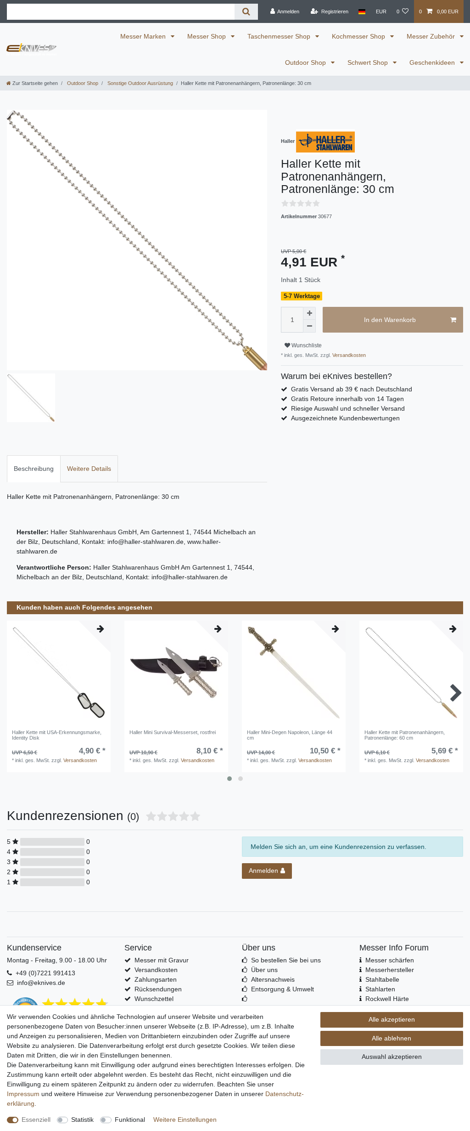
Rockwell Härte (387, 998)
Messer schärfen (389, 960)
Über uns (264, 969)
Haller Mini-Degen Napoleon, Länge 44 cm (289, 735)
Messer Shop (207, 36)
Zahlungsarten (155, 979)
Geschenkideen (433, 62)
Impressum (23, 1093)
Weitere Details (89, 468)
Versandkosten (348, 355)
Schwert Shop (368, 62)
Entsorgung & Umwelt (282, 989)
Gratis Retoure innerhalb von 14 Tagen (347, 398)
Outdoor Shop (306, 62)
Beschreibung (34, 468)
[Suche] (246, 12)
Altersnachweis (273, 979)
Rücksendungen (158, 989)
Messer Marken (144, 36)
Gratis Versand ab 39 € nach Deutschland (351, 389)
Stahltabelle (382, 979)
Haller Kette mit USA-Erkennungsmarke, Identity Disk (56, 735)
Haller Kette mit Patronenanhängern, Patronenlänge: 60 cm (404, 735)
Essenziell (36, 1119)
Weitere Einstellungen (185, 1119)
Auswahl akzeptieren (392, 1056)
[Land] (361, 11)
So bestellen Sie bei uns (286, 960)
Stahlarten (380, 989)
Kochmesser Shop (359, 36)
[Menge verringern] (309, 326)
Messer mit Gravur (161, 960)
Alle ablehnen (391, 1038)
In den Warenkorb (390, 319)
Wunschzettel (153, 998)
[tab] (34, 468)
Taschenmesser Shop (279, 36)
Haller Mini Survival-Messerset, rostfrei (172, 732)
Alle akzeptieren (392, 1019)
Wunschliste (306, 345)
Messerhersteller (389, 969)
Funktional (130, 1119)
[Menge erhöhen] (309, 313)
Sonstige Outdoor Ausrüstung (139, 83)
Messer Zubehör (432, 36)
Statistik (82, 1119)
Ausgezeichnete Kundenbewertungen (345, 418)
